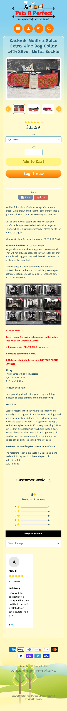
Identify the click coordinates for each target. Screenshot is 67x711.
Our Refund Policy (22, 671)
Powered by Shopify (33, 699)
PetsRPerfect (32, 696)
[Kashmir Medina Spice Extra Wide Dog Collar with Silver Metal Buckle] (19, 109)
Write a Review (33, 534)
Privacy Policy (39, 666)
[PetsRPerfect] (33, 11)
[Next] (58, 109)
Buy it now (33, 174)
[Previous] (8, 109)
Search (23, 666)
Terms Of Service (46, 671)
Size (33, 134)
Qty (33, 147)
